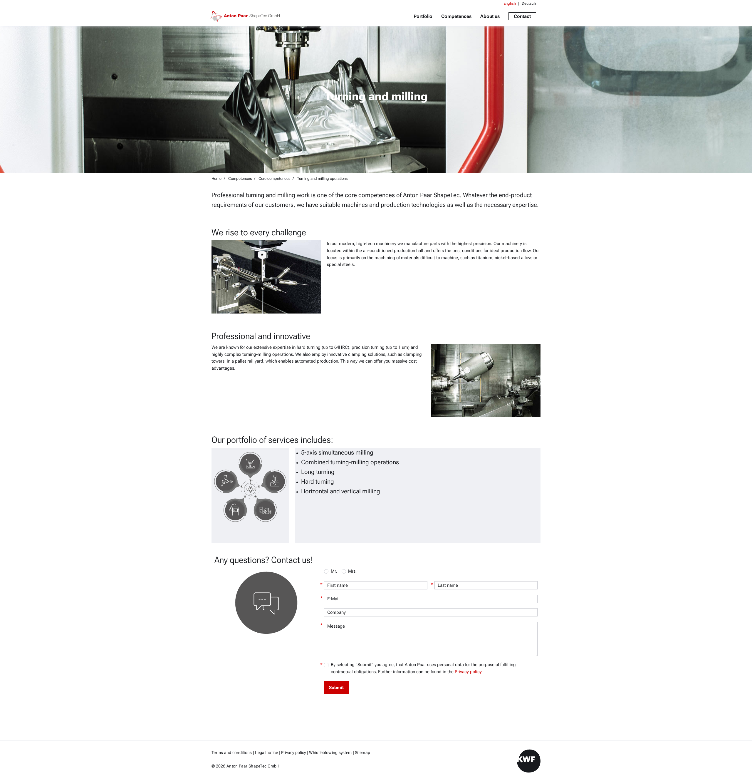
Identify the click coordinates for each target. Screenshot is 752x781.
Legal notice (266, 752)
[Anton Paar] (247, 16)
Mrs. (352, 571)
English (509, 3)
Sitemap (362, 752)
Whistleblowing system (330, 752)
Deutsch (529, 3)
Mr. (334, 571)
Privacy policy (468, 671)
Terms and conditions (232, 752)
